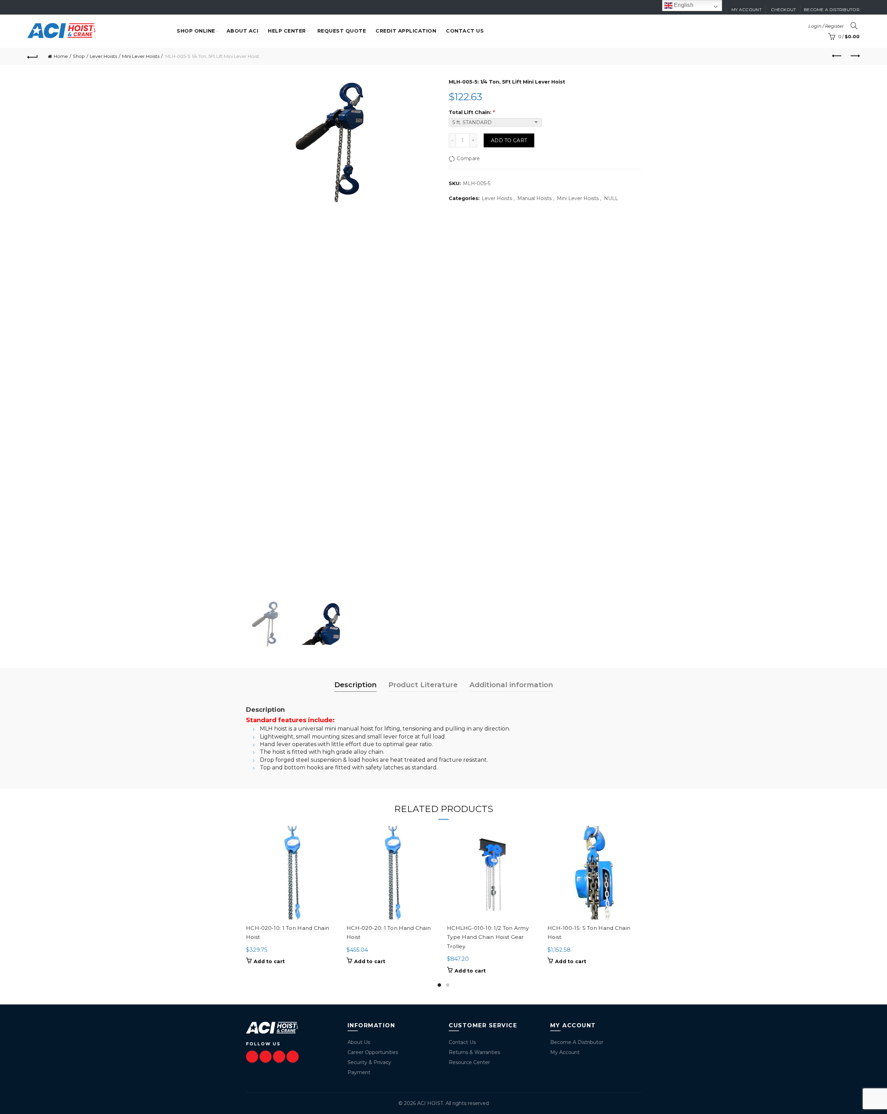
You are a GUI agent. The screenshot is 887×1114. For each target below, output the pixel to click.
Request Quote (341, 31)
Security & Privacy (369, 1062)
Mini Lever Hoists (140, 56)
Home (61, 56)
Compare (468, 159)
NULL (611, 198)
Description (355, 685)
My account (746, 9)
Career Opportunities (373, 1052)
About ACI (242, 31)
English (683, 5)
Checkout (783, 9)
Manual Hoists (534, 198)
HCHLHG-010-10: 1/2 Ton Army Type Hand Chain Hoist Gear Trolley (488, 937)
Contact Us (462, 1042)
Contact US (465, 31)
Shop (79, 56)
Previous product (837, 56)
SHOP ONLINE (196, 31)
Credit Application (406, 31)
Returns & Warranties (474, 1052)
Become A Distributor (576, 1042)
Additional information (511, 685)
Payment (359, 1072)
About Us (359, 1042)
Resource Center (469, 1062)
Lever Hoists (103, 56)
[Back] (32, 56)
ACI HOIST (430, 1103)
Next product (854, 56)
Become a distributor (832, 9)
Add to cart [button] (269, 961)
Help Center (287, 31)
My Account (565, 1052)
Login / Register (826, 26)
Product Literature (423, 685)
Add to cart (509, 140)
